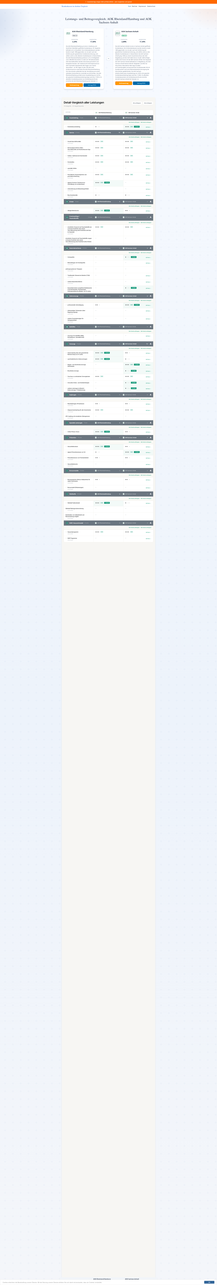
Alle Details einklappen (146, 122)
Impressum (142, 6)
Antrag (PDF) (92, 85)
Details (148, 127)
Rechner (134, 6)
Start (129, 6)
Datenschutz (151, 6)
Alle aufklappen (137, 103)
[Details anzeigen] (66, 126)
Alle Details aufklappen (134, 122)
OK (209, 1282)
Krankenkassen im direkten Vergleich (75, 6)
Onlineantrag (74, 85)
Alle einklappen (148, 103)
